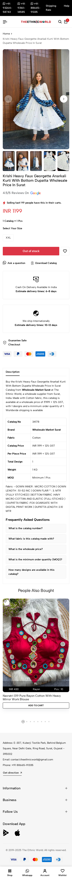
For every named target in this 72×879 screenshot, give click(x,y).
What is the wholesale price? (25, 549)
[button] (63, 99)
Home (6, 33)
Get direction (11, 772)
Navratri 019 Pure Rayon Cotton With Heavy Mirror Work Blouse (32, 697)
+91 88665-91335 (22, 765)
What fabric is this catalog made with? (31, 538)
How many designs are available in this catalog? (31, 572)
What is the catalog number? (25, 528)
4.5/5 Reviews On (16, 193)
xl (35, 683)
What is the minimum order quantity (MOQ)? (35, 559)
